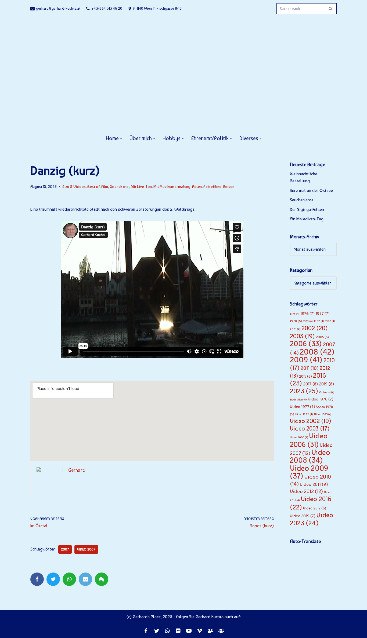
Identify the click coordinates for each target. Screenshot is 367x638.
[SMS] (101, 579)
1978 (296, 321)
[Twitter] (53, 579)
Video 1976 (320, 399)
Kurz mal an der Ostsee (311, 190)
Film (104, 186)
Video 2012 (306, 491)
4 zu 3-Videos (74, 186)
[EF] (210, 631)
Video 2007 (86, 549)
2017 (310, 384)
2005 (322, 337)
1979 (308, 321)
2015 (305, 376)
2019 (326, 384)
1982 (319, 321)
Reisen (228, 186)
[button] (121, 138)
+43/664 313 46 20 (106, 8)
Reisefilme (212, 186)
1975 (294, 314)
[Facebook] (37, 579)
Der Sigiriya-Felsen (307, 209)
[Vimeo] (200, 631)
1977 (323, 313)
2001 (295, 329)
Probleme (326, 392)
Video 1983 (323, 414)
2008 (317, 351)
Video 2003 (310, 428)
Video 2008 (310, 456)
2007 (65, 549)
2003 (302, 336)
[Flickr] (178, 631)
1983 (330, 321)
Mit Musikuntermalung (171, 186)
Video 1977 (302, 406)
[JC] (221, 631)
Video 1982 (304, 414)
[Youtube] (189, 631)
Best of (93, 186)
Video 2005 (299, 437)
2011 (310, 368)
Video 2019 (302, 515)
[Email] (85, 579)
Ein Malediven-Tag (306, 218)
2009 (306, 359)
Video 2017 (314, 508)
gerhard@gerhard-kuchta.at (58, 8)
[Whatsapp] (69, 579)
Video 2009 (309, 472)
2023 (304, 391)
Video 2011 (314, 484)
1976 (307, 313)
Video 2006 (309, 440)
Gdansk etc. (119, 186)
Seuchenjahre (302, 199)
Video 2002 (310, 420)
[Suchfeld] (331, 8)
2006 (306, 343)
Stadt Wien (298, 399)
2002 (314, 328)
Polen (197, 186)
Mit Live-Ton (141, 186)
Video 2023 (311, 519)
